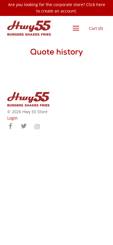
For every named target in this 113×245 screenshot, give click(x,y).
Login (12, 118)
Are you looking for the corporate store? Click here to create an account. (56, 8)
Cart (96, 28)
